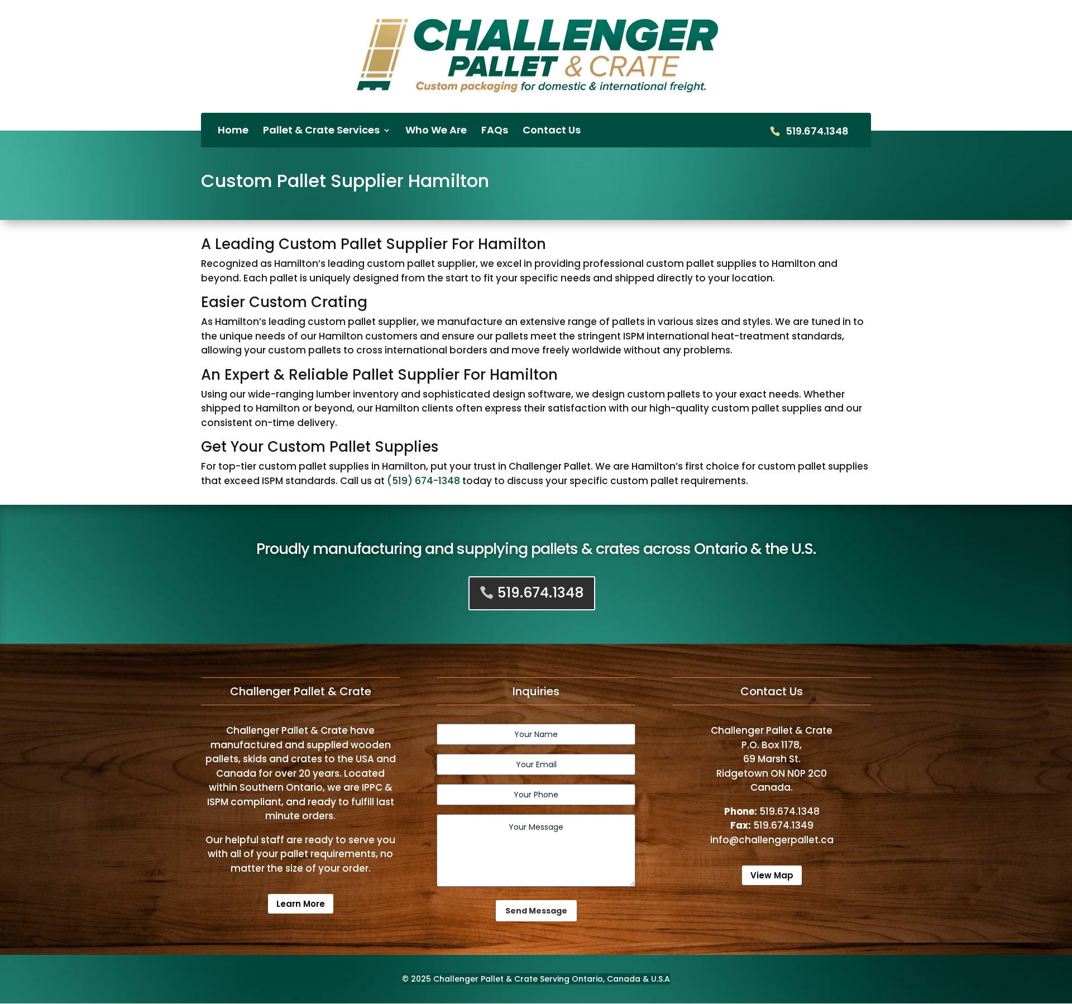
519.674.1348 (817, 132)
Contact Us (552, 131)
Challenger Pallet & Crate (485, 978)
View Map (771, 875)
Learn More (300, 904)
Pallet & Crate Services (321, 131)
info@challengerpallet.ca (772, 840)
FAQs (494, 131)
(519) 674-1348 (423, 480)
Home (233, 131)
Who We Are (436, 131)
